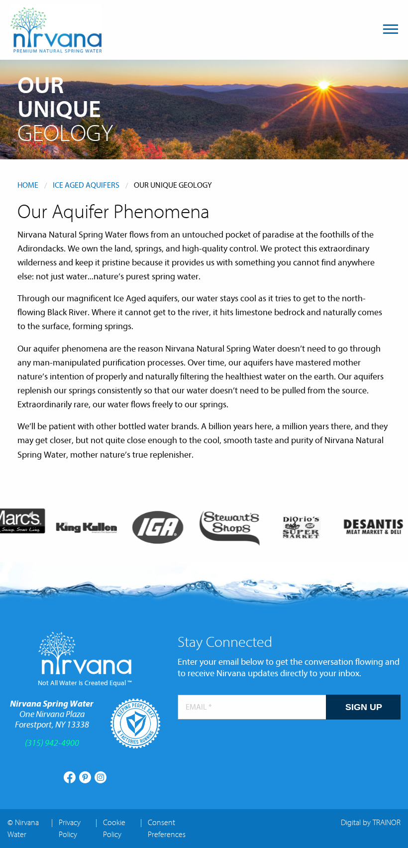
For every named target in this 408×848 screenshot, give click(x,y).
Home (27, 185)
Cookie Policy (114, 828)
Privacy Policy (70, 828)
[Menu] (390, 29)
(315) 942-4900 (52, 743)
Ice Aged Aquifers (86, 185)
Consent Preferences (167, 828)
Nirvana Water (56, 29)
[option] (80, 527)
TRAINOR (387, 822)
